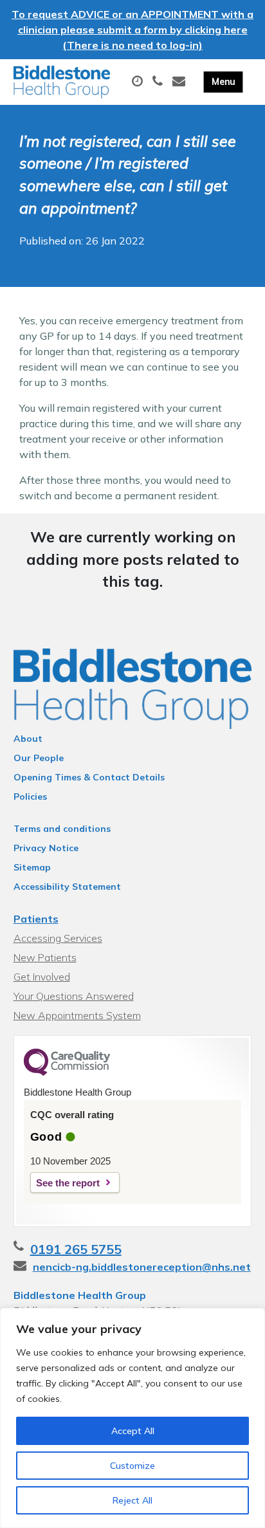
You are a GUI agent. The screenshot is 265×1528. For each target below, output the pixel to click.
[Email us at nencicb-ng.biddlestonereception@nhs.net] (180, 81)
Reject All (132, 1500)
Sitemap (32, 867)
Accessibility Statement (67, 886)
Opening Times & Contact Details (89, 777)
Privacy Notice (46, 848)
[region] (132, 1418)
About (28, 738)
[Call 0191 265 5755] (159, 81)
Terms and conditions (62, 828)
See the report (68, 1182)
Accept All (132, 1431)
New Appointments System (77, 1015)
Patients (36, 918)
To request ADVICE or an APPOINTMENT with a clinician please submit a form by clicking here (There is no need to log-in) (132, 29)
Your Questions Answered (74, 996)
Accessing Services (58, 938)
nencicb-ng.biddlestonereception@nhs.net (142, 1266)
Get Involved (42, 976)
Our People (39, 758)
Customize (132, 1465)
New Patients (45, 957)
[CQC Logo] (67, 1072)
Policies (30, 796)
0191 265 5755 (76, 1249)
